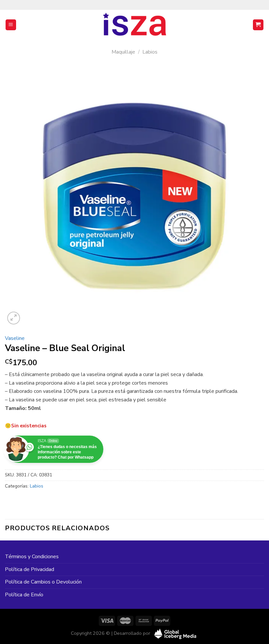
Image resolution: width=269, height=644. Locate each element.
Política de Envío (24, 594)
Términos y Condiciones (32, 556)
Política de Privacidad (29, 569)
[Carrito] (258, 24)
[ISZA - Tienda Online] (134, 25)
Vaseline (15, 338)
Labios (149, 52)
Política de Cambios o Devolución (43, 581)
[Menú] (11, 24)
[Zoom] (13, 318)
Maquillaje (123, 52)
